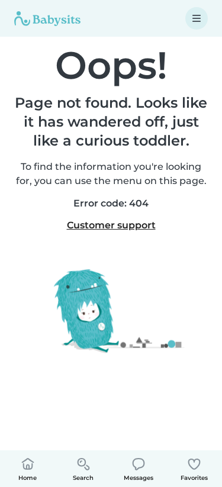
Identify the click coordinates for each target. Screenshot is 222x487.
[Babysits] (47, 18)
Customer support (111, 225)
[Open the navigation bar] (196, 18)
